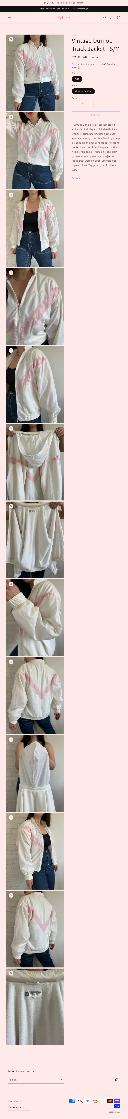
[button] (9, 17)
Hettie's (117, 1112)
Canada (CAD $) (17, 1107)
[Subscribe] (60, 1079)
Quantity (76, 98)
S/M (77, 79)
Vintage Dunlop (83, 91)
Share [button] (78, 178)
